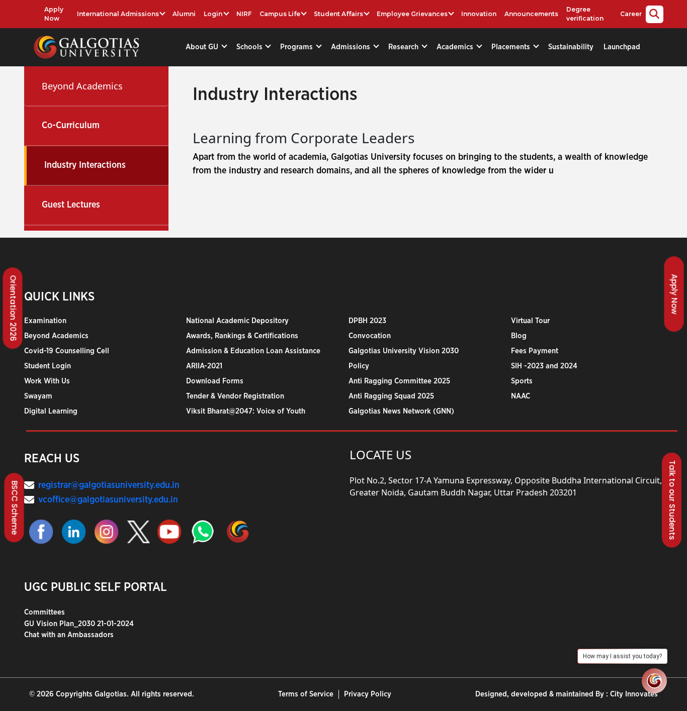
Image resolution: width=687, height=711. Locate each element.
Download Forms (214, 381)
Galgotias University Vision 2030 (404, 351)
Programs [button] (297, 47)
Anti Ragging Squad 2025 (391, 396)
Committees (44, 612)
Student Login (47, 366)
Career (631, 14)
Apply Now (53, 14)
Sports (522, 381)
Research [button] (404, 47)
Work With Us (47, 381)
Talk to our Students (672, 500)
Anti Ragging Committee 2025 (399, 381)
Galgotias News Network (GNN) (401, 411)
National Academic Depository (237, 321)
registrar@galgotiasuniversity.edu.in (109, 485)
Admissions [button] (351, 47)
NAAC (520, 396)
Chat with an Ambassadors (69, 635)
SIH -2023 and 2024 (544, 366)
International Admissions (118, 14)
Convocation (370, 336)
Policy (359, 366)
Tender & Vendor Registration (235, 396)
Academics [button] (456, 47)
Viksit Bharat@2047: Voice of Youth (245, 411)
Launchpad (622, 47)
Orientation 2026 (13, 308)
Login (213, 14)
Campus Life (280, 14)
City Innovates (634, 694)
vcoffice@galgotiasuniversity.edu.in (108, 499)
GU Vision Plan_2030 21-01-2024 (79, 624)
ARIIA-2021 (204, 366)
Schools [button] (250, 47)
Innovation (478, 14)
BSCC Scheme (15, 507)
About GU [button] (203, 47)
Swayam (38, 396)
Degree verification (585, 14)
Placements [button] (511, 47)
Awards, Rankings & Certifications (242, 336)
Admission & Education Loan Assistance (253, 351)
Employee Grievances (412, 14)
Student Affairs (338, 14)
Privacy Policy (367, 694)
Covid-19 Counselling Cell (66, 351)
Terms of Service (305, 694)
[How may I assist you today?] (654, 680)
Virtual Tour (530, 321)
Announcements (531, 14)
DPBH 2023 (367, 321)
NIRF (243, 14)
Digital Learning (50, 411)
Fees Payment (534, 351)
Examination (45, 321)
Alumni (184, 14)
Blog (519, 336)
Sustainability (570, 47)
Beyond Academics (82, 86)
